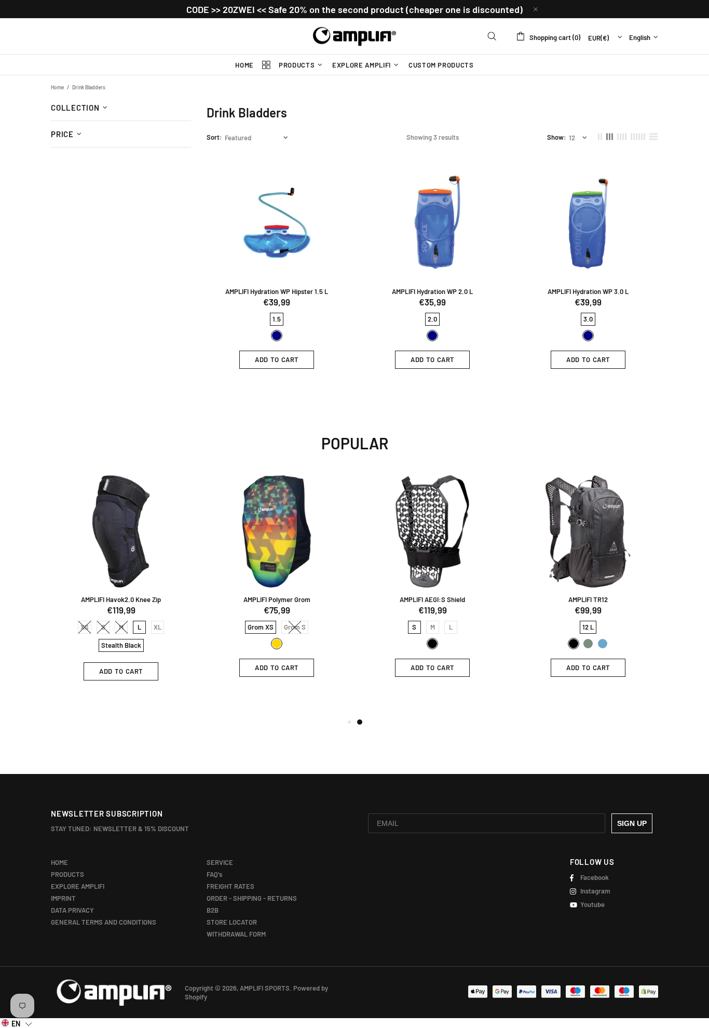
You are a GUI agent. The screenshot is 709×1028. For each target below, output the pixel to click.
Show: (556, 137)
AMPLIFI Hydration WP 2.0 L (432, 291)
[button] (17, 1023)
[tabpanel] (432, 584)
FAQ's (214, 874)
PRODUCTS (67, 874)
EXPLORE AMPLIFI (77, 886)
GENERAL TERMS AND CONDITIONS (103, 922)
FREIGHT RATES (230, 886)
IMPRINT (63, 898)
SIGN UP (632, 823)
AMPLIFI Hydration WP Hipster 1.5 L (276, 291)
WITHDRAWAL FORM (236, 934)
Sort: (214, 137)
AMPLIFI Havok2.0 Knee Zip (121, 599)
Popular (354, 443)
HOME (59, 862)
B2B (213, 910)
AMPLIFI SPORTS (354, 36)
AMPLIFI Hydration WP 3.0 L (588, 291)
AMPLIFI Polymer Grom (276, 599)
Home (57, 87)
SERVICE (220, 862)
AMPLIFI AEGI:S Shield (432, 599)
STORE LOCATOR (232, 922)
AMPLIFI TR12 (588, 599)
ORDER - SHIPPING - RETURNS (252, 898)
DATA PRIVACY (72, 910)
